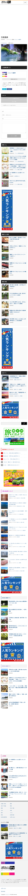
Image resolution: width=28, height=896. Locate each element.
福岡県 (20, 389)
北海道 (15, 379)
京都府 (21, 169)
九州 (2, 810)
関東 (11, 803)
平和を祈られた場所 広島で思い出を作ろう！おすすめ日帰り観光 (18, 670)
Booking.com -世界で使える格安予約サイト (11, 456)
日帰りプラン (16, 389)
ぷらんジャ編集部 (18, 39)
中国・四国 (12, 808)
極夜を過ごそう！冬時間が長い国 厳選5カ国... (17, 535)
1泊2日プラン (19, 379)
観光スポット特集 (22, 506)
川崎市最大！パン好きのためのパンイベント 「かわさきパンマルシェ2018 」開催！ (18, 150)
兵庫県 (20, 562)
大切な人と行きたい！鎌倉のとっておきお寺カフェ (18, 246)
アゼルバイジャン (19, 530)
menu (25, 2)
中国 (23, 522)
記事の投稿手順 (4, 817)
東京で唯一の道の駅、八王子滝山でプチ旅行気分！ (18, 285)
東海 (11, 805)
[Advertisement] (14, 19)
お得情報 (16, 176)
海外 (2, 812)
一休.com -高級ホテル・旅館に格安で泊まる (11, 462)
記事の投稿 (12, 814)
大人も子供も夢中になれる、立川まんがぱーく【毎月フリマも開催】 (18, 302)
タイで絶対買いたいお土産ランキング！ (17, 173)
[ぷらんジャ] (6, 2)
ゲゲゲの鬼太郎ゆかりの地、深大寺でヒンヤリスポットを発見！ (18, 294)
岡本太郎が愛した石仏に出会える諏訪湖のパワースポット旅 (18, 602)
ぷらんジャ (8, 894)
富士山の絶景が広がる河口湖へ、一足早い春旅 (18, 610)
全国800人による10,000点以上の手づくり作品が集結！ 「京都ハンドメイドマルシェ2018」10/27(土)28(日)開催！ (18, 166)
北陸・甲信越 (3, 805)
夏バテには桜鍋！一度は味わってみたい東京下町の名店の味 (18, 238)
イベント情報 (17, 153)
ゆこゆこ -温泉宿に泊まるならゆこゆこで (11, 465)
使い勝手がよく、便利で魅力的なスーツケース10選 (18, 768)
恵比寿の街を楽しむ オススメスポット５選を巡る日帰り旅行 (18, 626)
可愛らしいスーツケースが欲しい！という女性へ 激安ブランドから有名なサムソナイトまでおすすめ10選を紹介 (18, 785)
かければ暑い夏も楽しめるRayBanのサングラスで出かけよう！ (18, 776)
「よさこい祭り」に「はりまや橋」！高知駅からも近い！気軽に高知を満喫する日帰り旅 (18, 687)
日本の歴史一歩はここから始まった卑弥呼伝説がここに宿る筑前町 (18, 319)
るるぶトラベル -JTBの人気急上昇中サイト (11, 459)
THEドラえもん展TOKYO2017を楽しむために (18, 181)
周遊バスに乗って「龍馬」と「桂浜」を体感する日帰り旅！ (18, 695)
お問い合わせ (12, 817)
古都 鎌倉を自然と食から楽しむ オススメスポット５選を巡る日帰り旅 (17, 634)
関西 (2, 808)
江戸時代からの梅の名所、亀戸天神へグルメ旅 (18, 618)
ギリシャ (17, 546)
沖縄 (11, 810)
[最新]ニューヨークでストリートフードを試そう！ (17, 255)
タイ (19, 176)
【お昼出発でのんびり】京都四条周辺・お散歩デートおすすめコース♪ (18, 834)
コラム (11, 812)
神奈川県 (21, 153)
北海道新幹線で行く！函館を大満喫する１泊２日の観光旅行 (18, 377)
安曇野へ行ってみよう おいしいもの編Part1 (18, 272)
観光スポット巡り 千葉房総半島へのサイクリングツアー (18, 393)
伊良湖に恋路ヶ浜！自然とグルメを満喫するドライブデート (18, 825)
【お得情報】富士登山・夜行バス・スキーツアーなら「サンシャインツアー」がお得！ (18, 794)
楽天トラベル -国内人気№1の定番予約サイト (12, 453)
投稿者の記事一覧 (14, 79)
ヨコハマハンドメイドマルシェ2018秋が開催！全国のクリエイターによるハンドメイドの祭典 (18, 158)
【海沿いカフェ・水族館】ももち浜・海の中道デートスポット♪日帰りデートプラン (18, 386)
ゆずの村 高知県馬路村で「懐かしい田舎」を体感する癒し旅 (17, 703)
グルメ (17, 562)
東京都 (21, 184)
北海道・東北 (3, 803)
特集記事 (24, 530)
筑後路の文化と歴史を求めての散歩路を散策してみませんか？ (18, 311)
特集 (2, 814)
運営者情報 (3, 891)
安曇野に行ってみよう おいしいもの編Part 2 (18, 263)
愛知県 (20, 828)
